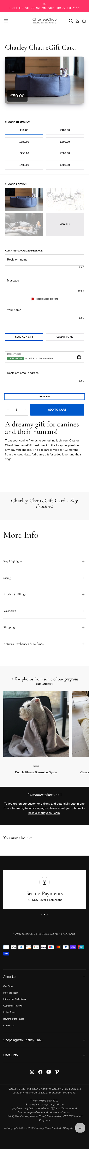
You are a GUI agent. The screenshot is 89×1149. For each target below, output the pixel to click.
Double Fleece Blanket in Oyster (36, 772)
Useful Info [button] (10, 1055)
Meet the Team (10, 992)
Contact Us (9, 1025)
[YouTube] (48, 1071)
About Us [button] (9, 977)
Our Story (8, 986)
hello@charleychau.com (44, 812)
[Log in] (77, 20)
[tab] (24, 337)
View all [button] (65, 224)
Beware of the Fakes (13, 1019)
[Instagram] (32, 1071)
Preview (45, 396)
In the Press (9, 1012)
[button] (5, 20)
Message (13, 280)
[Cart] (84, 20)
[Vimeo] (56, 1071)
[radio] (24, 130)
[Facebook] (40, 1071)
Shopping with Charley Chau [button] (22, 1040)
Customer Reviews (13, 1005)
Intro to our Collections (14, 999)
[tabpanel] (44, 367)
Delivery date (14, 353)
